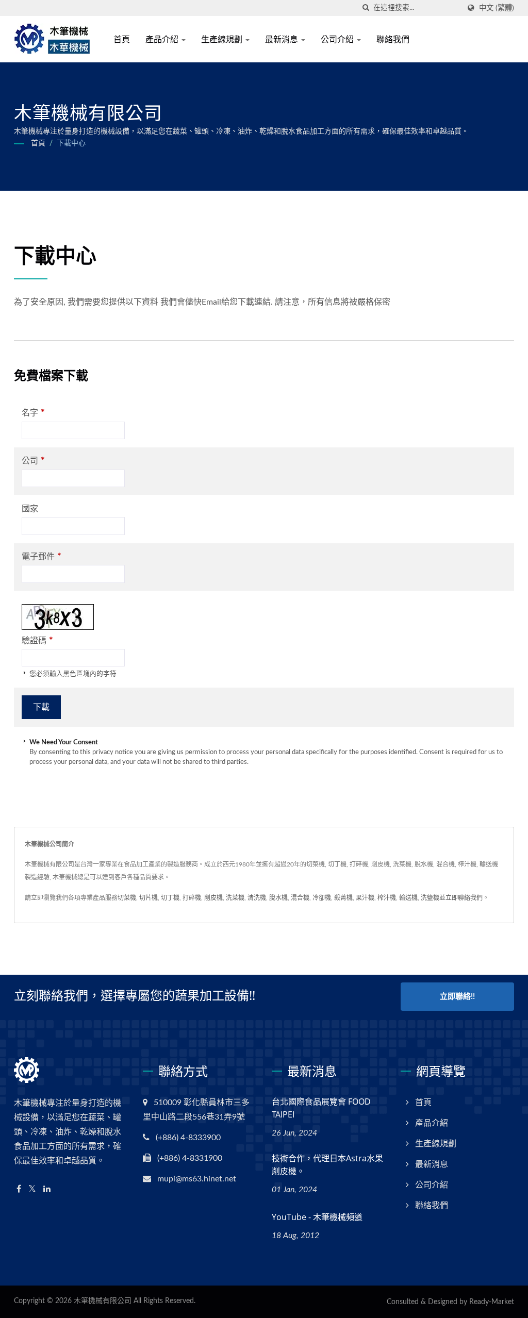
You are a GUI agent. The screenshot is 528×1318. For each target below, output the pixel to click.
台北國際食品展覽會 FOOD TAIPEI (321, 1108)
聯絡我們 (392, 39)
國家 (30, 509)
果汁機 (365, 898)
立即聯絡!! (457, 996)
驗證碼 (37, 640)
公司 (33, 460)
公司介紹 (338, 39)
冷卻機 (321, 898)
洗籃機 (430, 898)
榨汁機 (386, 898)
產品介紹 (162, 39)
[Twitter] (32, 1189)
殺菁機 (343, 898)
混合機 (300, 898)
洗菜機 (235, 898)
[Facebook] (18, 1189)
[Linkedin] (47, 1189)
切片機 (148, 898)
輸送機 (408, 898)
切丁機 (170, 898)
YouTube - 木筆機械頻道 (317, 1217)
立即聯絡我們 (464, 898)
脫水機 (278, 898)
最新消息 (282, 39)
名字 (33, 412)
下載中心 (71, 143)
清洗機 (257, 898)
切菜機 (127, 898)
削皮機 (213, 898)
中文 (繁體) (496, 8)
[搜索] (365, 8)
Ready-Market (491, 1302)
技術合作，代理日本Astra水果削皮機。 (327, 1165)
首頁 (121, 39)
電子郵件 (41, 556)
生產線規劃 (222, 39)
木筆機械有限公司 (102, 1301)
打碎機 (192, 898)
